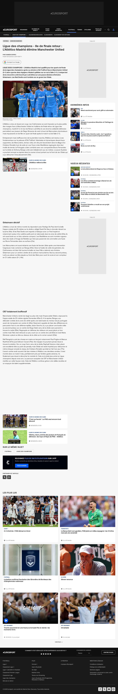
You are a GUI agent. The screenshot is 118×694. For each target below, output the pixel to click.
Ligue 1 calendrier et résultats (11, 670)
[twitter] (104, 689)
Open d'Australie (36, 667)
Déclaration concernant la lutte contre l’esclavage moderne (101, 673)
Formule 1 (34, 664)
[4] (48, 654)
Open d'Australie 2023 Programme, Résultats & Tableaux (42, 679)
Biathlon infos (36, 672)
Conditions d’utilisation (96, 664)
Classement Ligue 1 (8, 667)
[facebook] (100, 689)
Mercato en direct (8, 681)
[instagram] (113, 689)
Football (5, 40)
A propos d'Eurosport (67, 664)
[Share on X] (4, 477)
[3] (46, 654)
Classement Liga (8, 675)
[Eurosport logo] (10, 30)
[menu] (108, 29)
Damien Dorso (11, 54)
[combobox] (84, 653)
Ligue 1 (5, 664)
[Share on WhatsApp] (9, 477)
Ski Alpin (34, 670)
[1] (41, 654)
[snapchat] (109, 689)
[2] (43, 654)
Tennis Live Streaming (38, 675)
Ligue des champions (16, 40)
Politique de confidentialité (97, 667)
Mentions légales (95, 670)
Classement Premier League (11, 672)
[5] (50, 654)
